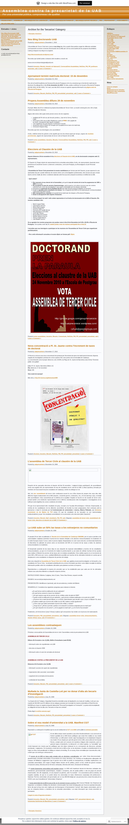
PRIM (65, 120)
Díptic (73, 234)
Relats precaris (7, 23)
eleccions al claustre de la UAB (46, 520)
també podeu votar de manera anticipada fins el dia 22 (68, 224)
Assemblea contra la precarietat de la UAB (52, 11)
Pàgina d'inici (6, 20)
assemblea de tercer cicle (80, 518)
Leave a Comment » (45, 68)
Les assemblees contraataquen (44, 625)
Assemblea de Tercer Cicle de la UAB (53, 561)
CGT (76, 799)
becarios (37, 66)
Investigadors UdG (113, 62)
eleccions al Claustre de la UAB (64, 156)
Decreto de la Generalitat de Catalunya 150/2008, (68, 536)
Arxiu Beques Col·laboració (116, 36)
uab (36, 68)
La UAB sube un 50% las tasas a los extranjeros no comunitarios (63, 527)
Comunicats (62, 336)
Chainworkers (111, 45)
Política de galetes (79, 821)
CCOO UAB (111, 42)
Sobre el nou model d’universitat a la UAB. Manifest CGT (58, 722)
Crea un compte (112, 87)
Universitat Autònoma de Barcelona (40, 801)
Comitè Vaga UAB (113, 48)
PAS (100, 20)
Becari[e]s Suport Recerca (86, 20)
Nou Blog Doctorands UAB (10, 33)
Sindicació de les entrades (115, 90)
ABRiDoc (110, 33)
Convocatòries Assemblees (70, 66)
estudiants (52, 518)
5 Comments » (50, 617)
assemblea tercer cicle (76, 615)
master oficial (32, 617)
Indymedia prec (112, 60)
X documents (122, 20)
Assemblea (18, 20)
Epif (47, 518)
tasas (39, 617)
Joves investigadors (113, 65)
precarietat (69, 93)
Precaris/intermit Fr (113, 71)
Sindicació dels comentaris (116, 91)
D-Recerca (110, 50)
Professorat (109, 20)
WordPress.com (112, 93)
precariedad (61, 93)
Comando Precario (113, 47)
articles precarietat (113, 35)
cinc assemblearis (39, 493)
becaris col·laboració (53, 66)
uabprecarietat (39, 42)
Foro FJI (109, 59)
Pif (89, 66)
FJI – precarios (112, 57)
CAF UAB (110, 39)
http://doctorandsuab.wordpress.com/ (40, 54)
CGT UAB (110, 44)
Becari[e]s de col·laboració (36, 20)
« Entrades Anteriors (34, 33)
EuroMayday (111, 56)
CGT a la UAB (71, 730)
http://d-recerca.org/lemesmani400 (46, 378)
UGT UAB (110, 77)
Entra (108, 88)
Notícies (82, 66)
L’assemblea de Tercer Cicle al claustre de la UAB (54, 461)
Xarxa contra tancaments (115, 79)
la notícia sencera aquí (42, 711)
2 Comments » (62, 520)
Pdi (87, 66)
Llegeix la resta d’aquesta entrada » (39, 795)
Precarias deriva (112, 69)
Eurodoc (110, 54)
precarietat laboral (85, 799)
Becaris (42, 66)
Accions (36, 454)
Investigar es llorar (113, 63)
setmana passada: (92, 730)
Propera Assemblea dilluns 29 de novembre (51, 100)
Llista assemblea (112, 66)
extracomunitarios (91, 615)
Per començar (85, 3)
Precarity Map (111, 73)
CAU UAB (110, 41)
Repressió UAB (112, 74)
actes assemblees (40, 140)
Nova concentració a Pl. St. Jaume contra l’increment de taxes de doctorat (10, 44)
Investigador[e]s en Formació (61, 20)
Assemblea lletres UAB (114, 38)
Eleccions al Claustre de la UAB (11, 41)
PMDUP (109, 68)
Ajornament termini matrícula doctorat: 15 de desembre (11, 35)
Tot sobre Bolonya (113, 76)
